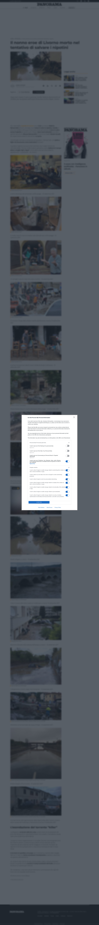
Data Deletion (41, 507)
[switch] (67, 446)
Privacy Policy (58, 507)
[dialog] (49, 462)
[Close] (74, 417)
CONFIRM (39, 502)
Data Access (49, 507)
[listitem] (49, 442)
